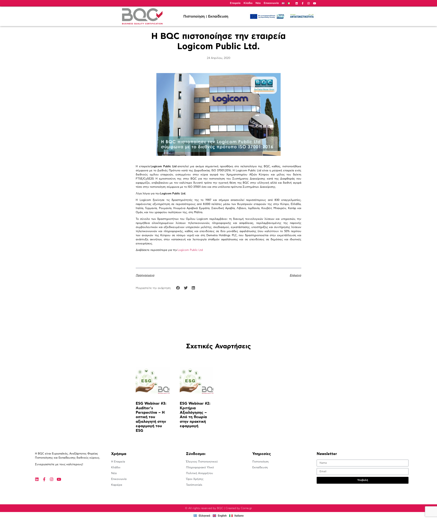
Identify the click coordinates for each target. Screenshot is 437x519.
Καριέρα (116, 485)
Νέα (258, 3)
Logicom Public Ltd (190, 250)
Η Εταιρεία (118, 461)
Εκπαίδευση (218, 16)
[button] (178, 288)
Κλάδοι (248, 3)
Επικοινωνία (271, 3)
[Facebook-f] (302, 3)
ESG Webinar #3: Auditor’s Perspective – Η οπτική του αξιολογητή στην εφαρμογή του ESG (151, 417)
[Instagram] (308, 3)
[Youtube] (314, 3)
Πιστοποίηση (194, 16)
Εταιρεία (235, 3)
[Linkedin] (296, 3)
